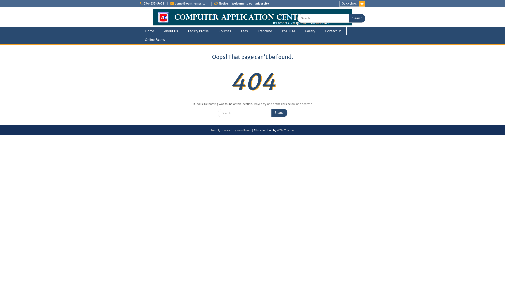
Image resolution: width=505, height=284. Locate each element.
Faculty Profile (198, 31)
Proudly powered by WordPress (230, 130)
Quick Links (349, 3)
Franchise (265, 31)
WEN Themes (286, 130)
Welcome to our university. (250, 3)
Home (149, 31)
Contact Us (333, 31)
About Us (171, 31)
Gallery (310, 31)
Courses (225, 31)
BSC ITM (288, 31)
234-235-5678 (154, 3)
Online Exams (155, 39)
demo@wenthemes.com (191, 3)
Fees (244, 31)
